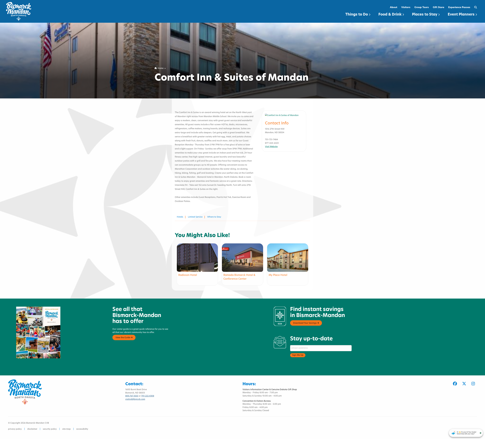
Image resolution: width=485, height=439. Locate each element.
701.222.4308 (147, 396)
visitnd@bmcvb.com (135, 399)
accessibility (82, 429)
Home (160, 68)
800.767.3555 (131, 396)
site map (66, 429)
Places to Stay (425, 14)
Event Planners (461, 14)
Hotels (180, 217)
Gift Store (438, 7)
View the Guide (123, 338)
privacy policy (15, 429)
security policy (50, 429)
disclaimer (32, 429)
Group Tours (421, 7)
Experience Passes (459, 7)
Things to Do (357, 14)
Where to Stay (214, 217)
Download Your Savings (305, 323)
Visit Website (271, 147)
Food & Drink (390, 14)
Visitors (405, 7)
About (393, 7)
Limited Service (195, 217)
